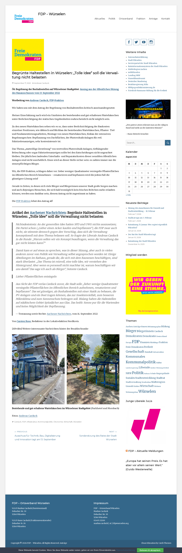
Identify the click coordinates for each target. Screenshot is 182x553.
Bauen (144, 326)
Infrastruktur (32, 422)
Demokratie (149, 336)
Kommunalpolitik (45, 422)
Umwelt (129, 386)
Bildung (165, 326)
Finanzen (144, 342)
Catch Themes (165, 543)
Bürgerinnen (145, 331)
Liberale (144, 367)
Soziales (130, 378)
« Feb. (128, 195)
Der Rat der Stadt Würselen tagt (142, 234)
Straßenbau (146, 382)
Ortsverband (126, 18)
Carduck (17, 422)
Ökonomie (58, 422)
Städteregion (158, 382)
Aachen (129, 326)
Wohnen (157, 386)
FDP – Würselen (34, 543)
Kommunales (135, 356)
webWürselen (134, 72)
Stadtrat (160, 378)
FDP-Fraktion (56, 100)
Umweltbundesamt (136, 78)
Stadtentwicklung (145, 377)
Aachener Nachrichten (48, 213)
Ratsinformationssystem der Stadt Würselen (147, 66)
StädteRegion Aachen (137, 69)
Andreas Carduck (41, 83)
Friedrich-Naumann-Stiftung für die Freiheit (147, 90)
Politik (112, 18)
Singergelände (162, 373)
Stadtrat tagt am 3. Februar (140, 218)
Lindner (153, 368)
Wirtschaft (68, 422)
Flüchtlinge (154, 342)
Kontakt (165, 18)
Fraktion (140, 18)
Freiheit (148, 346)
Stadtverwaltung (133, 382)
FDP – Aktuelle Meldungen (145, 451)
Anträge (153, 18)
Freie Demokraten (134, 347)
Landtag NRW (134, 75)
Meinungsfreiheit (162, 368)
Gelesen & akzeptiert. (150, 550)
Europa (129, 342)
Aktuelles (100, 18)
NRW (129, 373)
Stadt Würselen (134, 60)
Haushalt (149, 352)
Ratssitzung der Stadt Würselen (142, 241)
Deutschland (161, 336)
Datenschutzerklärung (138, 57)
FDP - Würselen (51, 14)
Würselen (77, 422)
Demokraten (134, 336)
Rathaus (147, 373)
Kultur (159, 363)
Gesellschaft (135, 351)
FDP (24, 422)
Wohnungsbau (132, 392)
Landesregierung (132, 368)
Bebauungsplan (154, 326)
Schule (153, 373)
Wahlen (136, 386)
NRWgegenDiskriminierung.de (141, 87)
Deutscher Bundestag (137, 81)
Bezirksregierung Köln (138, 84)
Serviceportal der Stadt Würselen (142, 63)
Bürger (131, 331)
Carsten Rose (24, 321)
